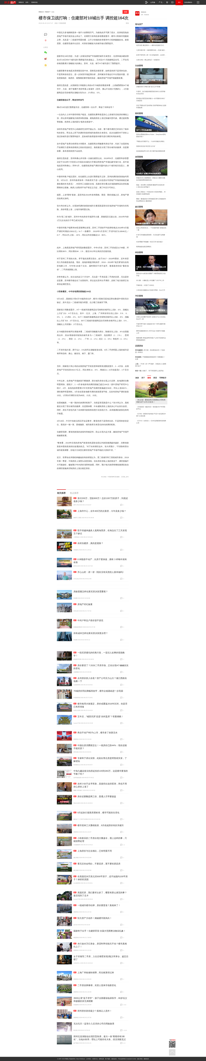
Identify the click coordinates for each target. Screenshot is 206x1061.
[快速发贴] (45, 34)
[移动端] (146, 2)
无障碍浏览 (34, 2)
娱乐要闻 (139, 207)
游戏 (149, 378)
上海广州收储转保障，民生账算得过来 (95, 972)
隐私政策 (114, 1059)
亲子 (143, 378)
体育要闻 (139, 157)
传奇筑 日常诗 (141, 404)
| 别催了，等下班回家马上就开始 (149, 371)
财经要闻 (139, 113)
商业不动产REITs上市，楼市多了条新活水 (97, 732)
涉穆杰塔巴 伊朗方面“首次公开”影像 (148, 86)
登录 (179, 2)
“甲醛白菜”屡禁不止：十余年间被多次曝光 (150, 141)
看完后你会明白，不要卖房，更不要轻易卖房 (98, 863)
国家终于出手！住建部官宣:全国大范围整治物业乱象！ (99, 931)
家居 (155, 378)
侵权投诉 (146, 1059)
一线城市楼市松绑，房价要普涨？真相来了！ (98, 905)
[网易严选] (161, 2)
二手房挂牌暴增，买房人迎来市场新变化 (96, 985)
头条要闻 (139, 66)
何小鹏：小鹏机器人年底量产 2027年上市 (150, 280)
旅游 (137, 378)
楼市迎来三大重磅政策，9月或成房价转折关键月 (100, 825)
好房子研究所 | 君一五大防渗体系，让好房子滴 (151, 55)
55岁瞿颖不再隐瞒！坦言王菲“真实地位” (149, 242)
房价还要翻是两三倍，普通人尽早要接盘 (96, 796)
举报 (127, 23)
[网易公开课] (153, 2)
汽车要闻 (139, 296)
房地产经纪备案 (84, 604)
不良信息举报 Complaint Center (127, 1059)
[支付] (167, 2)
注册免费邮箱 (188, 2)
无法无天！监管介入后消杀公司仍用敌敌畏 (93, 1023)
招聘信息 (101, 1059)
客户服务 (107, 1059)
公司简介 (88, 1059)
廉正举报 (139, 1059)
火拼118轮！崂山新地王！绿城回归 (148, 60)
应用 (27, 2)
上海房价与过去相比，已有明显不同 (94, 851)
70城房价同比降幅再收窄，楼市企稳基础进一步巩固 (98, 691)
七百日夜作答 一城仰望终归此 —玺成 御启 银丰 (151, 50)
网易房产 (47, 12)
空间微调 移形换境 (142, 414)
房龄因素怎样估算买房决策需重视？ (90, 591)
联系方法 (95, 1059)
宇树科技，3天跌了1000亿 (145, 285)
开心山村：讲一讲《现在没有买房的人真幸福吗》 (101, 572)
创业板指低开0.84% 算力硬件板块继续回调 (150, 151)
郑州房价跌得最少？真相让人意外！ (94, 1011)
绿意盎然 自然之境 (142, 409)
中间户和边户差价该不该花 (90, 620)
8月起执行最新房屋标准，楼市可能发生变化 (98, 812)
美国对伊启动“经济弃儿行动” (145, 146)
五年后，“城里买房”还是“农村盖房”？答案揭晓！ (100, 716)
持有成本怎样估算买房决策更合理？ (90, 633)
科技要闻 (139, 252)
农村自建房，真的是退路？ (90, 543)
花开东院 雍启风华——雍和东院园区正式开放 (151, 45)
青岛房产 (139, 24)
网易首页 (21, 2)
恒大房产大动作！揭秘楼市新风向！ (94, 918)
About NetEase (80, 1059)
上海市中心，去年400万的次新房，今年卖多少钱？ (101, 511)
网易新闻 (143, 12)
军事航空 (162, 378)
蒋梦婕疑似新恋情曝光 (143, 246)
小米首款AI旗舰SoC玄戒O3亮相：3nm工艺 (150, 290)
